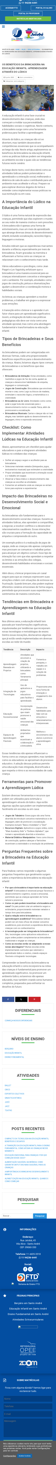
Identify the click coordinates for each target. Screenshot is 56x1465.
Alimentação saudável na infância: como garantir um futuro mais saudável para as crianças (25, 1165)
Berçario (9, 1049)
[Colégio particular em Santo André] (28, 40)
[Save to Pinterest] (35, 999)
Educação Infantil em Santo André (28, 1308)
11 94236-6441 (29, 3)
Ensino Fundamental (14, 1057)
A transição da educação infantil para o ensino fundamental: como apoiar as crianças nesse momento (27, 1148)
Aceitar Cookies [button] (25, 1456)
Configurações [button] (9, 1456)
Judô (7, 1102)
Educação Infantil (13, 1053)
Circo (7, 1090)
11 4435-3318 (33, 1254)
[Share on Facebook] (8, 999)
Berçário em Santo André (28, 1303)
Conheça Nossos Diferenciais (18, 1021)
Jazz (7, 1106)
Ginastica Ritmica (13, 1098)
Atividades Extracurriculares (28, 1319)
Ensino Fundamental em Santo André (28, 1314)
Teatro (8, 1110)
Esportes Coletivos (14, 1094)
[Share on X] (21, 999)
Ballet (8, 1085)
